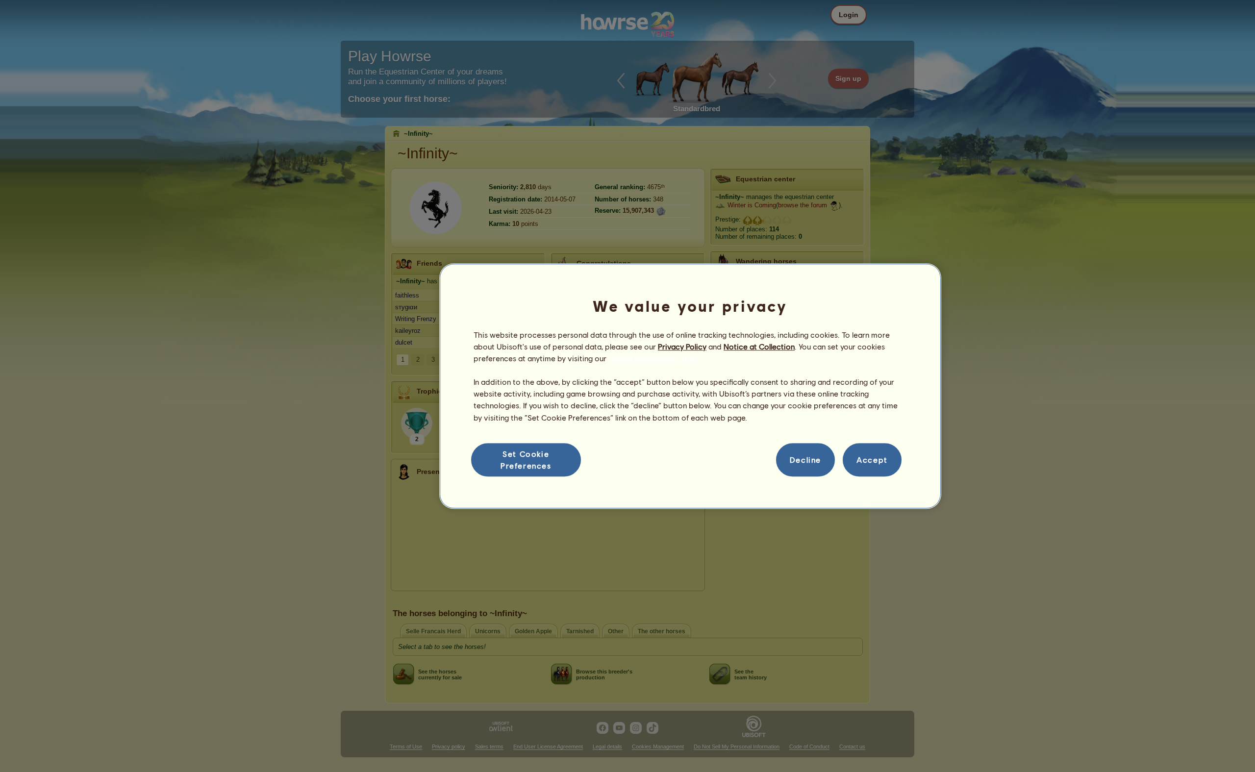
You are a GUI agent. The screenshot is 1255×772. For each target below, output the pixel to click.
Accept (872, 459)
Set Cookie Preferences (526, 459)
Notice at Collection (759, 346)
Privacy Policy (682, 346)
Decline (805, 459)
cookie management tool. (653, 358)
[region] (690, 386)
